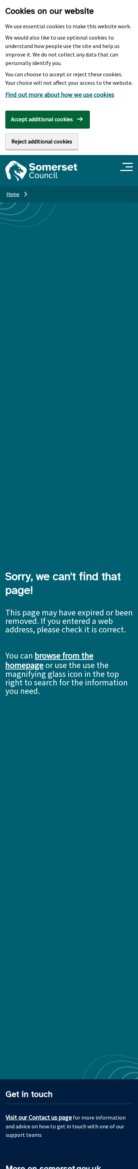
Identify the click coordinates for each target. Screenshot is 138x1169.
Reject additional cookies (41, 141)
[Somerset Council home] (41, 171)
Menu (127, 167)
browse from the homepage (49, 660)
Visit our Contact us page (39, 1117)
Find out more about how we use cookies (59, 94)
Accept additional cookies (42, 119)
